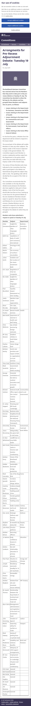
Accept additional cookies (16, 20)
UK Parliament (5, 44)
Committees (8, 40)
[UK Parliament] (5, 35)
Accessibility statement (12, 704)
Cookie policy (5, 702)
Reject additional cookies (15, 25)
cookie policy (9, 16)
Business (14, 44)
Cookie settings (15, 30)
